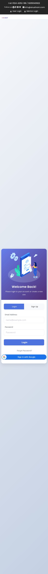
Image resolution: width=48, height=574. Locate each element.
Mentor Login (32, 11)
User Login (17, 11)
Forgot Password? (24, 350)
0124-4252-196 (19, 3)
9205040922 (34, 3)
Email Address (11, 314)
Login (24, 342)
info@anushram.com (34, 7)
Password (9, 327)
